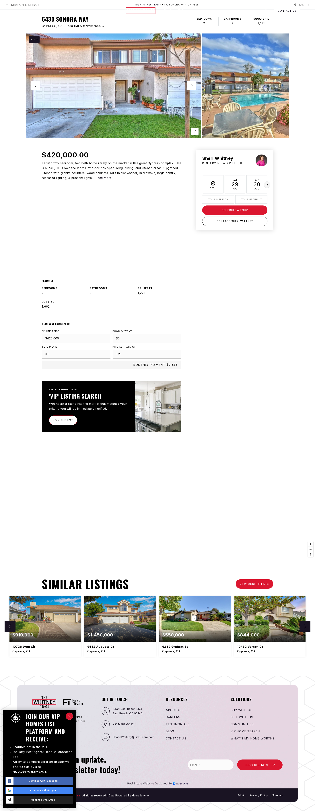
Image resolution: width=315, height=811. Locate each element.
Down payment (122, 331)
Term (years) (50, 346)
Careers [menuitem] (173, 717)
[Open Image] (113, 85)
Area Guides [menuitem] (59, 10)
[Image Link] (157, 783)
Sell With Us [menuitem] (242, 717)
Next (267, 184)
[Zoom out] (310, 549)
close (69, 716)
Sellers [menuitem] (37, 10)
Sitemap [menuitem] (277, 795)
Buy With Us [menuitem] (241, 710)
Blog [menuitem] (98, 10)
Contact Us (287, 10)
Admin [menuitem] (241, 795)
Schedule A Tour (235, 210)
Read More (104, 178)
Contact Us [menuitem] (176, 738)
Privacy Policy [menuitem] (259, 795)
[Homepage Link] (157, 10)
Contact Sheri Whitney (235, 221)
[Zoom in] (310, 544)
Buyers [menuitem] (21, 10)
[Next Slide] (191, 85)
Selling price (50, 331)
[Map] (157, 504)
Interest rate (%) (123, 346)
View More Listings (254, 583)
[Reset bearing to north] (310, 554)
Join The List (63, 420)
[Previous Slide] (35, 85)
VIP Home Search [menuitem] (245, 731)
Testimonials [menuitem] (178, 724)
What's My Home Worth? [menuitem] (253, 738)
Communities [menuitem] (242, 724)
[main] (157, 338)
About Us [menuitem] (82, 10)
